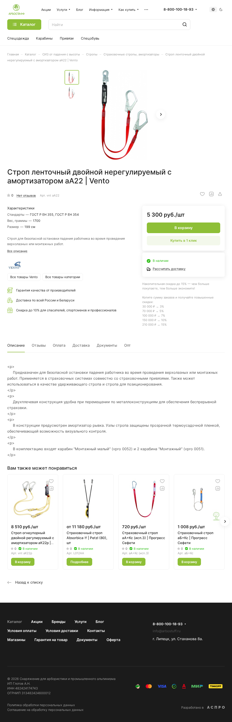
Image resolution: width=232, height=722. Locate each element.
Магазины (16, 639)
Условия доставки (62, 630)
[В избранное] (202, 194)
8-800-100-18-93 (178, 9)
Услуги (81, 621)
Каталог (14, 621)
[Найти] (184, 24)
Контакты (96, 630)
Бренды (58, 621)
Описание (16, 345)
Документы (107, 345)
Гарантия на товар (51, 639)
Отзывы (39, 345)
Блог (100, 621)
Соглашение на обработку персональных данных (45, 710)
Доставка (81, 345)
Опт (127, 345)
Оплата (59, 345)
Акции (37, 621)
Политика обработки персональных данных (41, 705)
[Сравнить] (211, 194)
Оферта (113, 639)
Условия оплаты (21, 630)
